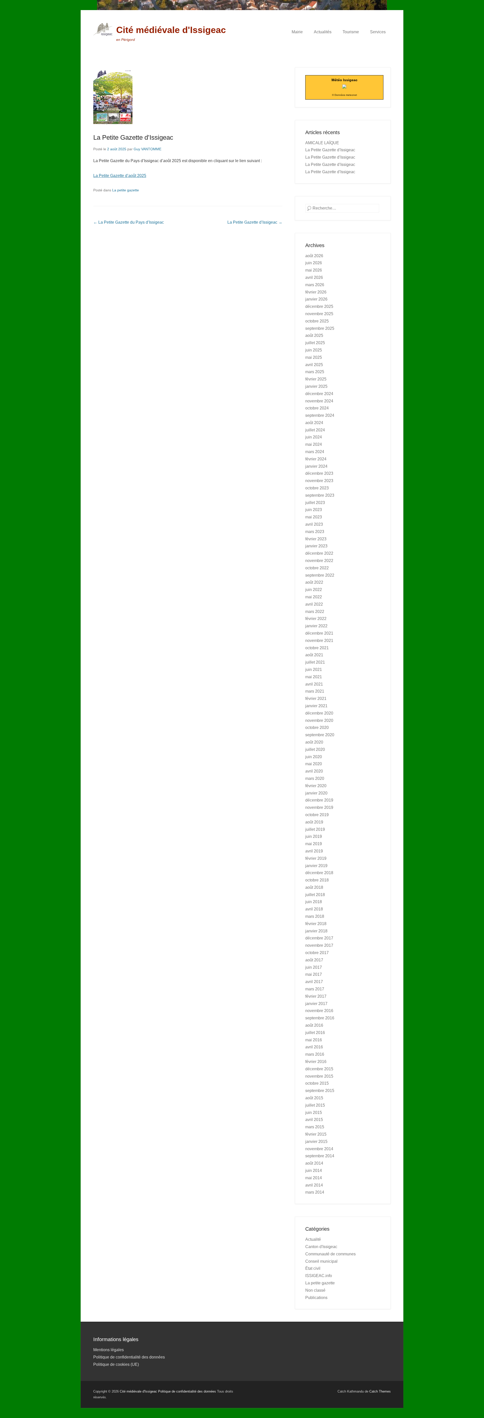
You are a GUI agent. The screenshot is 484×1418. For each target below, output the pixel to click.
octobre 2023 (317, 488)
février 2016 (315, 1061)
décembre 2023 (319, 473)
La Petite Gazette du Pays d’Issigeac (128, 222)
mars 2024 (314, 452)
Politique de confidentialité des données (129, 1357)
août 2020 (314, 742)
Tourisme (351, 32)
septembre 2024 (319, 415)
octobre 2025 (317, 321)
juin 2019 (313, 836)
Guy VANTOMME (147, 149)
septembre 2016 (319, 1018)
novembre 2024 (319, 401)
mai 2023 (313, 517)
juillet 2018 (315, 895)
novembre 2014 (319, 1149)
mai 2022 (313, 597)
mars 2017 (314, 989)
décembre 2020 (319, 713)
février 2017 (315, 996)
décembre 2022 (319, 553)
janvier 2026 (316, 299)
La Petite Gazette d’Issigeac (133, 137)
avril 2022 (314, 604)
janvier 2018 (316, 931)
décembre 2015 (319, 1069)
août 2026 (314, 256)
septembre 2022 (319, 575)
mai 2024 (313, 444)
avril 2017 (314, 982)
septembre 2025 (319, 328)
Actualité (313, 1239)
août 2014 (314, 1163)
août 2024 (314, 423)
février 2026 (315, 292)
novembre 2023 (319, 481)
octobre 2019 (317, 815)
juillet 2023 (315, 502)
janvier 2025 (316, 386)
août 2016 (314, 1025)
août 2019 (314, 822)
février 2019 (315, 858)
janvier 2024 (316, 466)
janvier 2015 (316, 1141)
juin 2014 (313, 1170)
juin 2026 (313, 263)
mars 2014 (314, 1192)
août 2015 (314, 1098)
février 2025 (315, 379)
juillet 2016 (315, 1032)
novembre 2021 (319, 640)
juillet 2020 (315, 749)
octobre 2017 (317, 953)
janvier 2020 (316, 793)
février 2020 (315, 786)
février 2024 (315, 459)
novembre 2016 (319, 1011)
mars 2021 (314, 691)
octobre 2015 (317, 1083)
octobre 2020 (317, 727)
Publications (316, 1297)
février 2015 (315, 1134)
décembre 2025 (319, 306)
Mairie (297, 32)
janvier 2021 (316, 706)
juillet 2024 (315, 430)
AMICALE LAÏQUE (322, 143)
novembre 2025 (319, 314)
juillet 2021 (315, 662)
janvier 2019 (316, 866)
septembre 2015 (319, 1090)
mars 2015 (314, 1127)
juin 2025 (313, 350)
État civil (312, 1268)
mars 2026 (314, 285)
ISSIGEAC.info (318, 1276)
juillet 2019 (315, 829)
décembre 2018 (319, 873)
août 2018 (314, 887)
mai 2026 (313, 270)
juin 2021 (313, 669)
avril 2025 (314, 365)
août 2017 (314, 960)
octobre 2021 (317, 648)
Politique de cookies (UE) (116, 1364)
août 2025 (314, 335)
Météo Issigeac (344, 80)
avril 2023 (314, 524)
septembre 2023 (319, 495)
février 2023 (315, 539)
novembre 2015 (319, 1076)
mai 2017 (313, 974)
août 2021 (314, 655)
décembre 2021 (319, 633)
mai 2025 (313, 357)
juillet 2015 (315, 1105)
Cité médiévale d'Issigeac (171, 30)
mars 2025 (314, 372)
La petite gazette (125, 190)
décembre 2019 (319, 800)
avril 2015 (314, 1119)
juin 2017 (313, 967)
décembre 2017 (319, 938)
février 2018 (315, 924)
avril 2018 (314, 909)
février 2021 (315, 698)
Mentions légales (108, 1350)
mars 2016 (314, 1054)
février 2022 (315, 618)
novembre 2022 (319, 560)
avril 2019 (314, 851)
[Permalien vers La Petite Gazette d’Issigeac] (187, 95)
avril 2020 (314, 771)
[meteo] (344, 87)
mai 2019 (313, 844)
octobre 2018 (317, 880)
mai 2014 (313, 1178)
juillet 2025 (315, 343)
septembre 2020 (319, 735)
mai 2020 (313, 764)
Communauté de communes (330, 1254)
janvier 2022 (316, 626)
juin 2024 (313, 437)
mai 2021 (313, 677)
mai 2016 (313, 1040)
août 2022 (314, 582)
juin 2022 (313, 589)
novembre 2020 (319, 720)
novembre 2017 (319, 945)
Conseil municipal (321, 1261)
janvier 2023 (316, 546)
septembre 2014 (319, 1156)
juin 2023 (313, 510)
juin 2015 (313, 1112)
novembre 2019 (319, 807)
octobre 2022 (317, 568)
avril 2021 (314, 684)
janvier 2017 (316, 1003)
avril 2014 (314, 1185)
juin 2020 (313, 757)
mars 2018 (314, 916)
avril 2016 (314, 1047)
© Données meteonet (344, 95)
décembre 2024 (319, 394)
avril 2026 (314, 277)
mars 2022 (314, 611)
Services (378, 32)
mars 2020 (314, 778)
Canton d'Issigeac (321, 1247)
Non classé (315, 1290)
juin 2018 (313, 902)
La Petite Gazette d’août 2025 (119, 175)
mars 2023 (314, 531)
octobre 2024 (317, 408)
